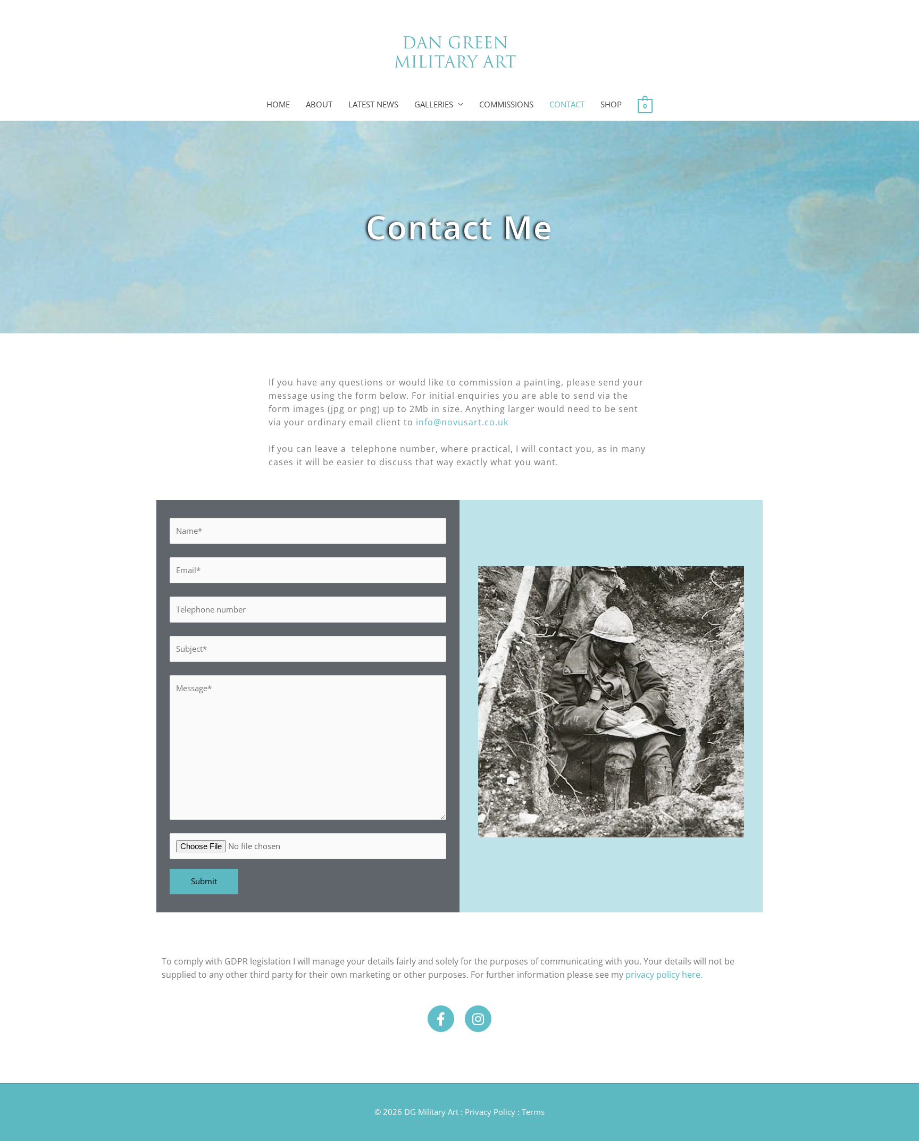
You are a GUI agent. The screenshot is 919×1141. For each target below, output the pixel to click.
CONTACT (566, 104)
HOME (278, 104)
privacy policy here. (664, 974)
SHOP (611, 104)
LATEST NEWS (373, 104)
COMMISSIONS (506, 104)
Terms (533, 1111)
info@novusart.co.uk (462, 422)
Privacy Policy (490, 1111)
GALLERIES (433, 104)
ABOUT (319, 104)
